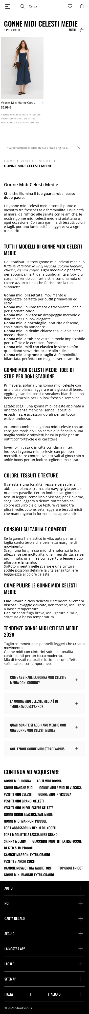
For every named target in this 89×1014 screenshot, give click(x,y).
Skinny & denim (15, 841)
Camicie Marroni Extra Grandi (27, 855)
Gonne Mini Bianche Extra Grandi (29, 875)
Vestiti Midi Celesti (18, 794)
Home (9, 161)
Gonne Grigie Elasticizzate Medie (28, 814)
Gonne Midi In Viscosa (54, 794)
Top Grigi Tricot (70, 868)
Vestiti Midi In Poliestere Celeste (28, 808)
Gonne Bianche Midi (18, 788)
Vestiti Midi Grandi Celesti (24, 801)
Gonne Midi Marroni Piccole (25, 821)
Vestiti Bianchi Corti (19, 861)
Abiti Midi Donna (49, 781)
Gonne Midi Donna (17, 781)
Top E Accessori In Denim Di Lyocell (30, 828)
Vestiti (27, 161)
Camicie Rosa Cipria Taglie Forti (28, 868)
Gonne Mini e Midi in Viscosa (60, 788)
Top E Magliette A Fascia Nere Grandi (31, 834)
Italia (8, 994)
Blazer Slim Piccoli (18, 848)
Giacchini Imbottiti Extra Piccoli (57, 841)
